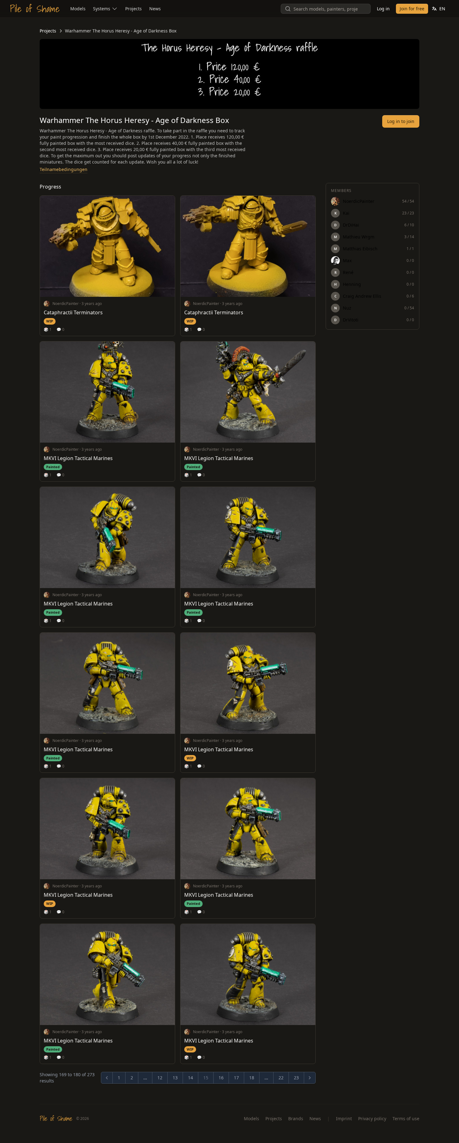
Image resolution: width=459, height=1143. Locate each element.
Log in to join (400, 121)
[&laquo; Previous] (107, 1078)
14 (190, 1078)
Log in (383, 9)
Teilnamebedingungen (63, 169)
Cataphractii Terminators (73, 312)
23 (296, 1078)
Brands (295, 1118)
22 (281, 1078)
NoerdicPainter (65, 303)
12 (159, 1078)
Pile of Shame (35, 8)
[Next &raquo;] (310, 1078)
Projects (48, 31)
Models (251, 1118)
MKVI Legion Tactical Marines (78, 458)
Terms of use (405, 1118)
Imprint (344, 1118)
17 (236, 1078)
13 (175, 1078)
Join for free (412, 9)
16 (221, 1078)
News (315, 1118)
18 (251, 1078)
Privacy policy (372, 1118)
